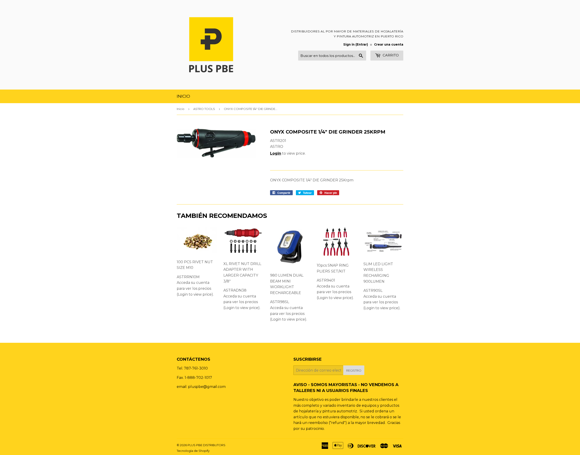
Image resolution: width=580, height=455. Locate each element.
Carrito (390, 55)
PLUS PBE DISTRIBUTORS (206, 445)
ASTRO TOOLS (204, 109)
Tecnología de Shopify (193, 451)
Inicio (183, 96)
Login (275, 153)
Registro (353, 370)
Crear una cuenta (388, 44)
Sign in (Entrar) (355, 44)
